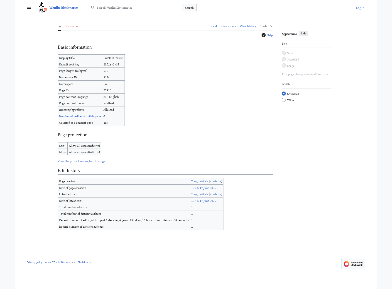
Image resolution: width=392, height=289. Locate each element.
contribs (215, 181)
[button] (29, 7)
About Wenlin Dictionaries (60, 261)
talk (205, 181)
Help (270, 35)
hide (303, 33)
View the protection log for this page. (82, 161)
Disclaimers (84, 261)
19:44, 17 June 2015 (203, 187)
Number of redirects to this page (80, 116)
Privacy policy (34, 261)
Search (189, 7)
